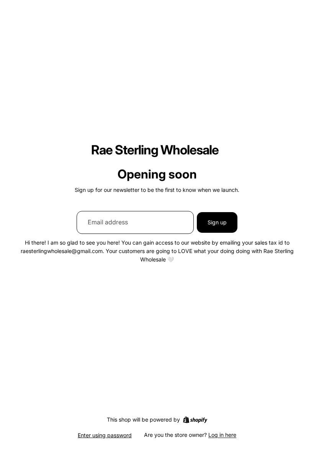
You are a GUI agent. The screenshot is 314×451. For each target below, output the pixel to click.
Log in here (222, 435)
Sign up (217, 222)
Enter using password (105, 435)
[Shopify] (195, 419)
